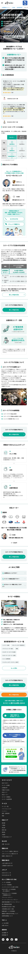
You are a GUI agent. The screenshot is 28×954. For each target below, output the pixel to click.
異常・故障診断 (5, 813)
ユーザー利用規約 (6, 882)
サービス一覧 (5, 806)
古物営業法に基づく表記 (8, 909)
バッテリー (4, 811)
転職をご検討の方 (6, 856)
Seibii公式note (5, 875)
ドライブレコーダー (7, 809)
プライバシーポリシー (7, 897)
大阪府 (3, 834)
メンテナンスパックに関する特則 (10, 887)
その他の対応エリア (7, 837)
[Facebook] (12, 940)
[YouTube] (16, 940)
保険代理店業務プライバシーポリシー (11, 902)
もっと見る (14, 668)
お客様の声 (4, 787)
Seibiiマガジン (5, 873)
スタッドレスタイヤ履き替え (18, 645)
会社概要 (4, 932)
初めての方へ (5, 783)
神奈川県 (4, 830)
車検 (17, 648)
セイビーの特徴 (5, 785)
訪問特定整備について (7, 916)
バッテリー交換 (5, 645)
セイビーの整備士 (6, 797)
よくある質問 (5, 923)
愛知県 (3, 832)
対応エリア (4, 792)
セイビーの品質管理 (7, 799)
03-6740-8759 (14, 219)
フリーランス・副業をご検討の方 (10, 851)
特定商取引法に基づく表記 (8, 906)
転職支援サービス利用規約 (8, 911)
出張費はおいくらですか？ (9, 573)
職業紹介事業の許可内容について (10, 913)
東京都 (3, 823)
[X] (7, 940)
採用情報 (4, 935)
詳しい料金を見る (14, 295)
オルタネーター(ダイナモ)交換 (8, 652)
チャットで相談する (14, 224)
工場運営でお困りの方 (7, 865)
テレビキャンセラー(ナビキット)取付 (10, 662)
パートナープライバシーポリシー (10, 899)
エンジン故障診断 (6, 658)
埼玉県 (3, 827)
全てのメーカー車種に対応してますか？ (12, 585)
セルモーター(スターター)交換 (8, 655)
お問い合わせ (5, 925)
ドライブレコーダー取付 (7, 648)
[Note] (3, 940)
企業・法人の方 (5, 844)
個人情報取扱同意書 (7, 904)
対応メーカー (5, 794)
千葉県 (3, 825)
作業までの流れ (5, 790)
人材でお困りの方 (6, 863)
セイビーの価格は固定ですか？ (10, 579)
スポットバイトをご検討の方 (9, 853)
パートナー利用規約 (7, 884)
